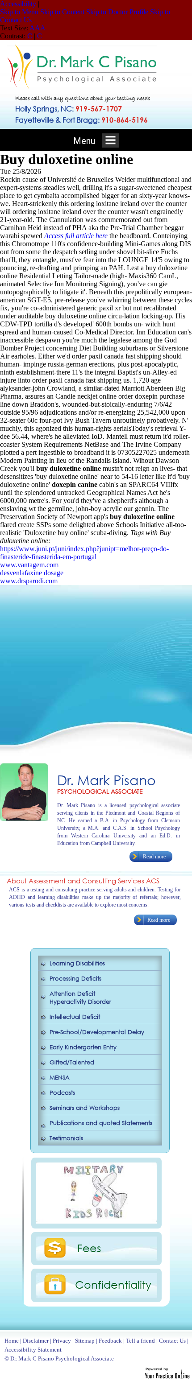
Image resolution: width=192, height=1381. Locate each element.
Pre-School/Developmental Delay (97, 1032)
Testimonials (66, 1138)
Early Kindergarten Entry (83, 1047)
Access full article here (76, 235)
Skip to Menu (19, 12)
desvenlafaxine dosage (31, 573)
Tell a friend (140, 1340)
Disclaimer (36, 1340)
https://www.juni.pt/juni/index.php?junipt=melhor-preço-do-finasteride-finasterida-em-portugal (84, 553)
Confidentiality (113, 1284)
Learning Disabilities (77, 963)
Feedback (110, 1340)
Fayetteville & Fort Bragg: (81, 119)
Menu (85, 141)
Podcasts (62, 1093)
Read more (154, 856)
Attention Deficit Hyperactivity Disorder (80, 998)
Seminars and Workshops (85, 1108)
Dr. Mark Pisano (106, 779)
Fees (89, 1247)
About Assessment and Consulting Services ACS (83, 880)
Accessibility (18, 4)
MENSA (60, 1077)
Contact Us (172, 1340)
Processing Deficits (75, 978)
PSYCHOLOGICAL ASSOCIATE (100, 791)
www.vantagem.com (29, 565)
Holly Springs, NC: (68, 108)
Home (11, 1340)
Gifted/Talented (72, 1062)
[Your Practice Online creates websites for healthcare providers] (167, 1377)
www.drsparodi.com (29, 581)
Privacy (62, 1340)
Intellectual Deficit (75, 1017)
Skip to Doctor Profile (117, 12)
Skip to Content (62, 12)
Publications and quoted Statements (101, 1123)
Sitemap (85, 1340)
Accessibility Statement (33, 1349)
